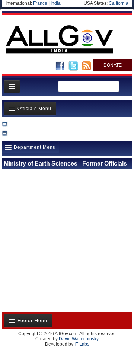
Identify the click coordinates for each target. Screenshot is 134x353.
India (56, 3)
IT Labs (81, 344)
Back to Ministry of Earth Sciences (67, 133)
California (118, 3)
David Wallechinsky (79, 338)
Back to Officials (67, 123)
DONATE (112, 65)
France (40, 3)
